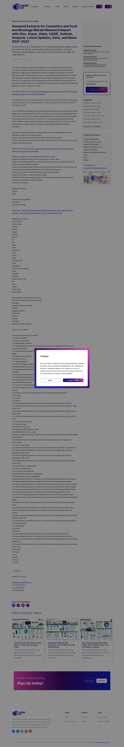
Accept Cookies (73, 380)
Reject (50, 380)
